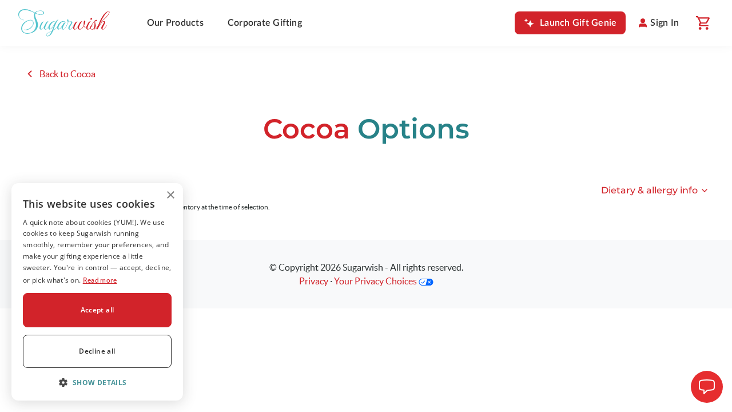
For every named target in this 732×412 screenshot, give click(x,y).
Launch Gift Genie (578, 22)
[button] (97, 382)
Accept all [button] (97, 310)
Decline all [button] (97, 351)
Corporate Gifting (265, 22)
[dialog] (97, 292)
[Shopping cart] (702, 22)
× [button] (170, 195)
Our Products (175, 22)
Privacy (313, 281)
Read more (100, 280)
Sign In (664, 22)
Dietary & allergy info (649, 190)
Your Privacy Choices (376, 281)
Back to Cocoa (67, 74)
